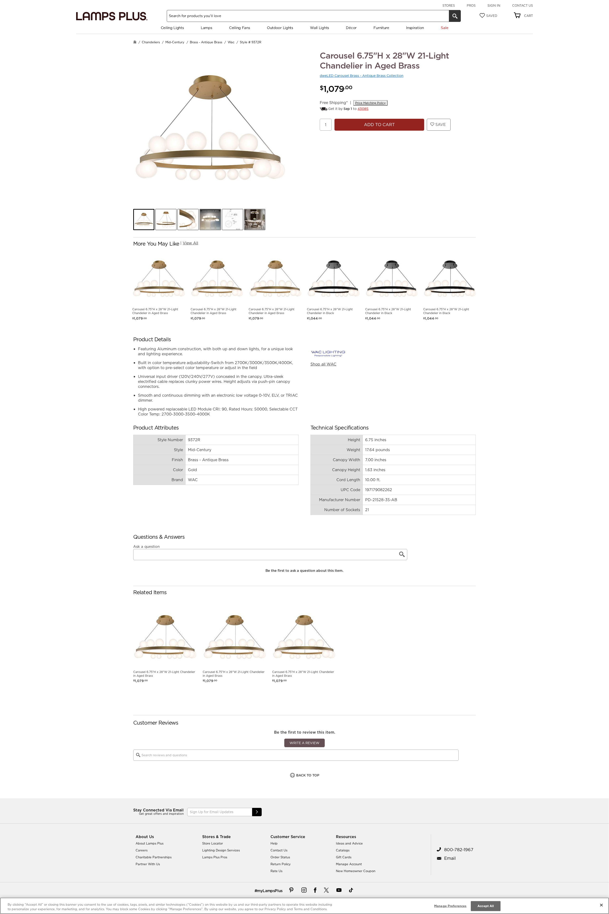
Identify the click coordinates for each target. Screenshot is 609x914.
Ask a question (146, 546)
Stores (448, 5)
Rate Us (276, 871)
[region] (304, 906)
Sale (444, 27)
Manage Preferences (450, 906)
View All (190, 243)
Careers (141, 850)
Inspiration (415, 27)
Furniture (381, 27)
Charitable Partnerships (154, 857)
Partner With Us (148, 864)
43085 (363, 108)
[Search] (455, 16)
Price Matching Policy (370, 103)
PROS (471, 5)
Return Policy (280, 864)
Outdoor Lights (280, 27)
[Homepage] (135, 42)
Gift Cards (343, 857)
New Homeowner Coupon (355, 871)
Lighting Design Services (221, 850)
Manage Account (349, 864)
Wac (231, 42)
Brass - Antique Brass (206, 42)
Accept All (485, 906)
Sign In (493, 5)
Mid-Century (174, 42)
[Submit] (257, 812)
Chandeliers (151, 42)
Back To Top (307, 775)
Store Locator (212, 843)
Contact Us (522, 5)
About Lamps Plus (149, 843)
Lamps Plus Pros (214, 857)
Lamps (206, 27)
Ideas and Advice (349, 843)
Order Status (280, 857)
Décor (351, 27)
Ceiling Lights (172, 27)
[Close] (601, 905)
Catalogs (342, 850)
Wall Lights (319, 27)
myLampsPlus (270, 890)
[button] (143, 219)
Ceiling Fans (239, 27)
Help (274, 843)
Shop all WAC (323, 364)
